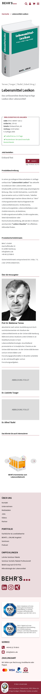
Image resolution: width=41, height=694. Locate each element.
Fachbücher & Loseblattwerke (13, 533)
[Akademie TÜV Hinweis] (20, 628)
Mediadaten (6, 510)
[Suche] (26, 3)
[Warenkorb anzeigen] (34, 3)
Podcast (5, 545)
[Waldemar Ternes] (19, 299)
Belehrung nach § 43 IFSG (11, 565)
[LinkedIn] (4, 587)
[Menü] (38, 3)
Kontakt (5, 502)
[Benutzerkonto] (30, 3)
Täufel (19, 84)
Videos (4, 518)
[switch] (5, 690)
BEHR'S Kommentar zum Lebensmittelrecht (17, 476)
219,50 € (33, 161)
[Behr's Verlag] (9, 3)
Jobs (3, 514)
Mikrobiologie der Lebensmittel (14, 568)
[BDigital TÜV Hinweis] (20, 609)
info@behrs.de (7, 251)
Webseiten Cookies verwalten (29, 691)
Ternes (5, 84)
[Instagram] (10, 587)
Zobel (26, 84)
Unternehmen (7, 506)
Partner (4, 521)
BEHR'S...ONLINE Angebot (11, 537)
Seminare (5, 541)
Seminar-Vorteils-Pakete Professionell (16, 561)
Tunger (12, 84)
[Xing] (17, 587)
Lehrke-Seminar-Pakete (11, 557)
